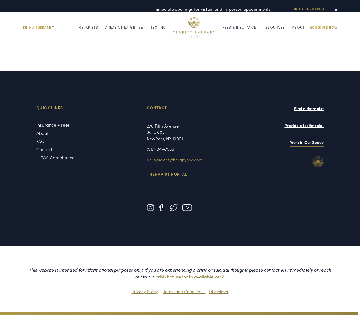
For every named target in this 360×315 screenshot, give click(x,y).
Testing (158, 27)
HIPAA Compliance (55, 157)
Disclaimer (219, 291)
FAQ (40, 141)
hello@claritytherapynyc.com (174, 159)
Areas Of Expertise (124, 27)
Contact (44, 149)
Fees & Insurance (239, 27)
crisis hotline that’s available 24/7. (190, 276)
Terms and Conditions (184, 291)
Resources (274, 27)
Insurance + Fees (53, 125)
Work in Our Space (307, 142)
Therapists (87, 27)
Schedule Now (324, 27)
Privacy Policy (145, 291)
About (298, 27)
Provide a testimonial (304, 125)
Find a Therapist (308, 8)
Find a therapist (309, 108)
